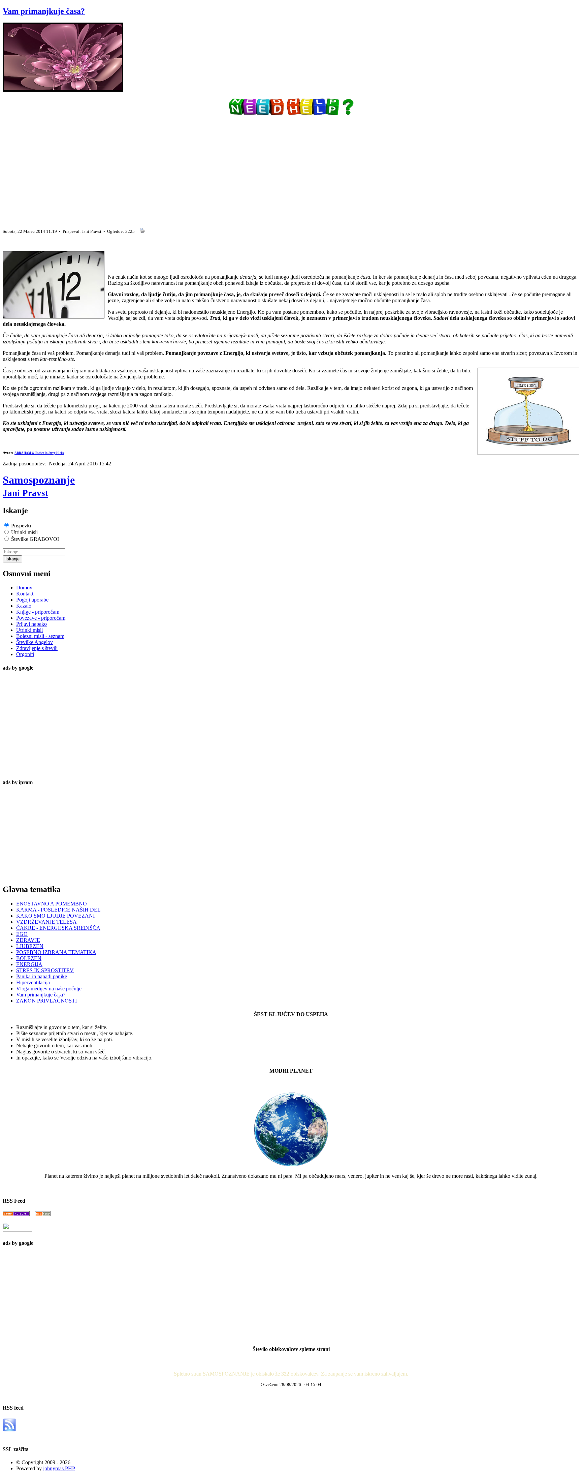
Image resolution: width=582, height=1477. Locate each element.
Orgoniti (25, 654)
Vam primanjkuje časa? (44, 11)
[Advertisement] (205, 169)
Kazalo (23, 606)
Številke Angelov (34, 642)
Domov (24, 587)
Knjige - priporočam (37, 612)
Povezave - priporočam (40, 618)
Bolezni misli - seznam (40, 636)
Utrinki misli (29, 630)
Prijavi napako (31, 624)
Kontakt (24, 593)
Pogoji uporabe (32, 600)
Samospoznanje (39, 486)
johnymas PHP (59, 1468)
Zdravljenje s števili (37, 648)
